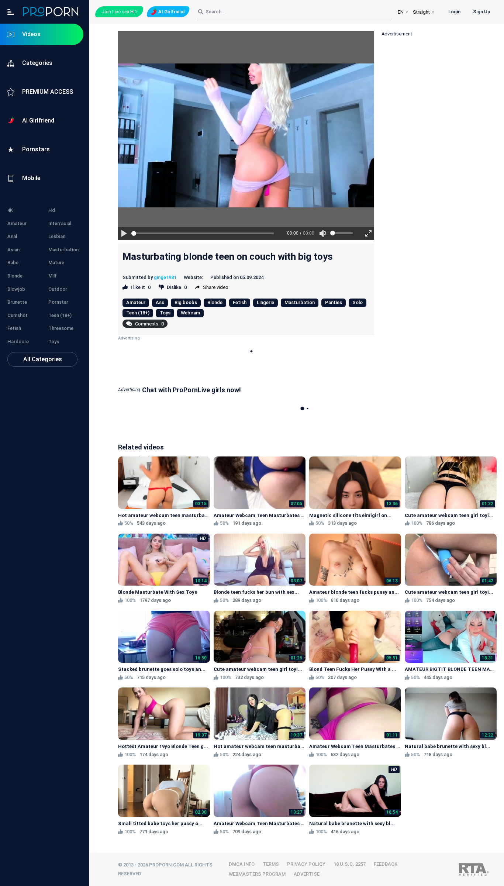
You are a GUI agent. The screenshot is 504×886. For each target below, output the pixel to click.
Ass (160, 302)
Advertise (307, 874)
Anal (12, 236)
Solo (357, 302)
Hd (51, 210)
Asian (13, 249)
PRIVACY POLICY (306, 864)
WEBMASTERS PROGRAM (257, 874)
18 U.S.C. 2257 (350, 864)
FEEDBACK (385, 864)
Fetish (14, 328)
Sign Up (481, 11)
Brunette (17, 302)
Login (454, 11)
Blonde (15, 276)
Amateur (17, 223)
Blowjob (16, 289)
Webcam (190, 313)
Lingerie (265, 302)
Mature (56, 262)
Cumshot (17, 315)
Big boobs (186, 302)
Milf (52, 276)
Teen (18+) (60, 315)
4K (10, 210)
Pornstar (58, 302)
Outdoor (57, 289)
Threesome (60, 328)
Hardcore (18, 341)
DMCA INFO (242, 864)
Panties (333, 302)
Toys (53, 341)
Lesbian (56, 236)
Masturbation (63, 249)
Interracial (59, 223)
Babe (12, 262)
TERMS (271, 864)
